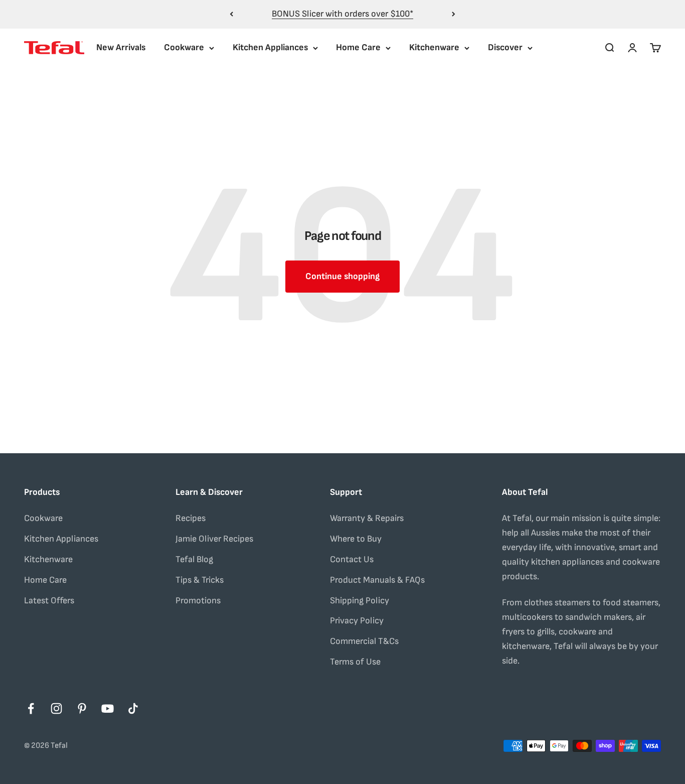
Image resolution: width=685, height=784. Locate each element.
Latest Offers (49, 600)
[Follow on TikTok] (133, 708)
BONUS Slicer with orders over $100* (342, 14)
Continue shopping (342, 276)
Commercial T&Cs (364, 641)
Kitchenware (434, 47)
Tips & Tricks (200, 580)
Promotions (198, 600)
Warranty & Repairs (367, 518)
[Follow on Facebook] (31, 708)
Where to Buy (356, 539)
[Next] (453, 14)
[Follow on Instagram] (56, 708)
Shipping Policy (359, 600)
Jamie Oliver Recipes (214, 539)
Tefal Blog (194, 559)
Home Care (358, 47)
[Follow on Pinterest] (82, 708)
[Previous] (231, 14)
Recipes (191, 518)
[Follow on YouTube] (107, 708)
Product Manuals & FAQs (377, 580)
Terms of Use (355, 662)
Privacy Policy (357, 620)
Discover (505, 47)
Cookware (184, 47)
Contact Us (352, 559)
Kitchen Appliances (270, 47)
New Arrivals (120, 47)
